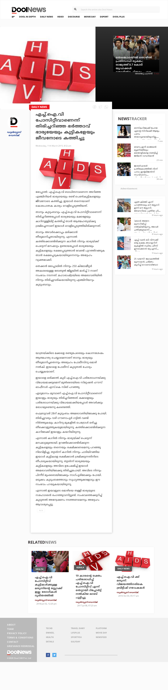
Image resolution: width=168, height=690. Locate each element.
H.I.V (41, 510)
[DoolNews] (27, 9)
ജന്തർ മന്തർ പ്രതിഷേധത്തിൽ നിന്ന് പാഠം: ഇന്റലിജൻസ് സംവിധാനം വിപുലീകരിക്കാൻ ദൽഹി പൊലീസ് (147, 173)
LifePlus (75, 632)
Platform (101, 628)
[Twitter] (54, 655)
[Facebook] (48, 655)
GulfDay (75, 641)
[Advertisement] (71, 322)
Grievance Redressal (20, 646)
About (11, 624)
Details (50, 641)
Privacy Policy (17, 633)
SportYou (76, 637)
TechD (49, 628)
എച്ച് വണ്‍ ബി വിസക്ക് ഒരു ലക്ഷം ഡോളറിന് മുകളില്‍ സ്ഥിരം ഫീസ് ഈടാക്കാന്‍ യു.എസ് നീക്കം (146, 246)
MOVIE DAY (90, 16)
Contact (12, 641)
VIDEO (60, 16)
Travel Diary (78, 628)
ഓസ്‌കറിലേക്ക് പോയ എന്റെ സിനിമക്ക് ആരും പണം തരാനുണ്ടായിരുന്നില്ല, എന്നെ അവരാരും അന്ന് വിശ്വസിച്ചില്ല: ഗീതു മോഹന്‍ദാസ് (147, 137)
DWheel (50, 632)
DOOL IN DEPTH (27, 16)
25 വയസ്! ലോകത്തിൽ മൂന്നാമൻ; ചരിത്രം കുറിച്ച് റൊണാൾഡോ (146, 262)
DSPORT (104, 16)
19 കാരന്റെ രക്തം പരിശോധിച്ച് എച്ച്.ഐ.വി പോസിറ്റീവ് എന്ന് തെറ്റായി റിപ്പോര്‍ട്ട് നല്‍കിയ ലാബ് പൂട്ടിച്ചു (89, 586)
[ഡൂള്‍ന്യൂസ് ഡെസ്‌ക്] (14, 122)
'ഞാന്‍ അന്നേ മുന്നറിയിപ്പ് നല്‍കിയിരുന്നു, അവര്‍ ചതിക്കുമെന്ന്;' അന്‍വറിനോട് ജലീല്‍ (146, 227)
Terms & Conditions (20, 637)
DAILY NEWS (46, 16)
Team (10, 629)
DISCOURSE (74, 16)
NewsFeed (101, 637)
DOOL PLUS (119, 16)
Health (50, 637)
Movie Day (101, 632)
